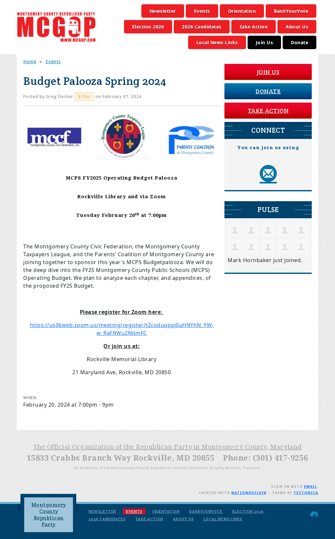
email (310, 487)
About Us (297, 27)
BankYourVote (291, 11)
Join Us (264, 42)
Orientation (242, 11)
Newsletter (163, 11)
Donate (299, 42)
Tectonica (305, 493)
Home (29, 61)
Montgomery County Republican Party (48, 514)
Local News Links (217, 42)
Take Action (253, 27)
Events (202, 11)
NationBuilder (249, 493)
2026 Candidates (201, 27)
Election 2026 (148, 27)
